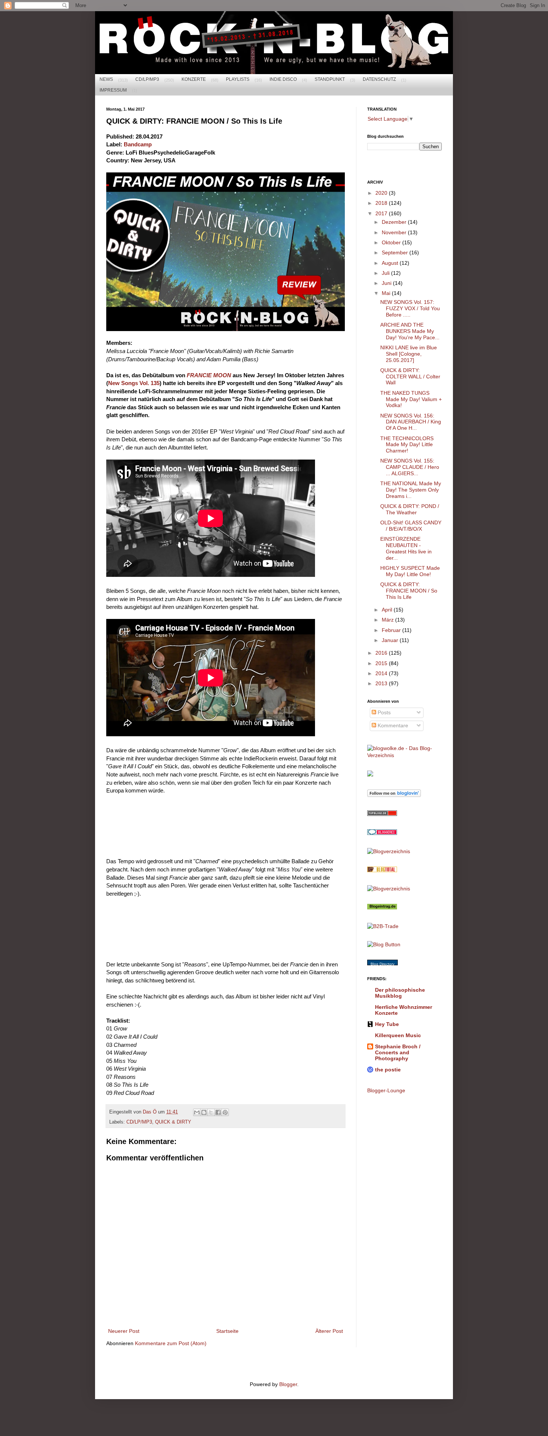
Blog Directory (382, 964)
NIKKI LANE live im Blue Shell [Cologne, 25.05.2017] (408, 353)
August (391, 263)
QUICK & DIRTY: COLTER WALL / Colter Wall (410, 376)
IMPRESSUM (113, 90)
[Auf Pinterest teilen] (225, 1112)
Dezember (395, 222)
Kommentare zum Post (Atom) (171, 1343)
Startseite (227, 1331)
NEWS (106, 79)
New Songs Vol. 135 (134, 383)
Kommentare (392, 725)
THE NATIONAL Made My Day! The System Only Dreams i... (410, 489)
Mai (387, 293)
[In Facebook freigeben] (218, 1112)
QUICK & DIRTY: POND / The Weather (409, 509)
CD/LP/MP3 (147, 79)
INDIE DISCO (283, 79)
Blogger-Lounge (386, 1090)
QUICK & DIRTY (173, 1122)
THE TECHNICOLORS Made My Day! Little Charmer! (407, 444)
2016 (382, 653)
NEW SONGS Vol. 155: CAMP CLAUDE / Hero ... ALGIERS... (409, 467)
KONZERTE (194, 79)
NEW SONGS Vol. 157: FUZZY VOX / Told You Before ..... (410, 308)
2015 (382, 663)
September (395, 252)
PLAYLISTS (237, 79)
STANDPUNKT (330, 79)
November (395, 232)
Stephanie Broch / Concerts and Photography (398, 1052)
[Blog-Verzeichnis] (382, 833)
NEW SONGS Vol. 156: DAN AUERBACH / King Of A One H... (410, 422)
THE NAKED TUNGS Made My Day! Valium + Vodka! (411, 399)
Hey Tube (387, 1024)
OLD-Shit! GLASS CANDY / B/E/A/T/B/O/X (410, 526)
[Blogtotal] (382, 870)
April (388, 610)
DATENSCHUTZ (379, 79)
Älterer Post (329, 1331)
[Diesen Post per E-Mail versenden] (197, 1112)
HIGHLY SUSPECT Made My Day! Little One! (410, 571)
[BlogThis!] (204, 1112)
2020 (382, 193)
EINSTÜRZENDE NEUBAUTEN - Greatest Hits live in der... (406, 548)
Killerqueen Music (398, 1035)
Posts (383, 712)
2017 (382, 213)
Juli (386, 273)
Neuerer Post (123, 1331)
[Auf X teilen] (211, 1112)
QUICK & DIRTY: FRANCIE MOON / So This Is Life (408, 590)
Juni (387, 283)
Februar (392, 630)
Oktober (392, 242)
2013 (382, 683)
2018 (382, 203)
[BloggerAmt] (388, 851)
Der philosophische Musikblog (400, 993)
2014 (382, 673)
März (388, 620)
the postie (388, 1070)
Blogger (288, 1384)
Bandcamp (138, 144)
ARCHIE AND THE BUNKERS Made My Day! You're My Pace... (410, 331)
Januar (391, 640)
